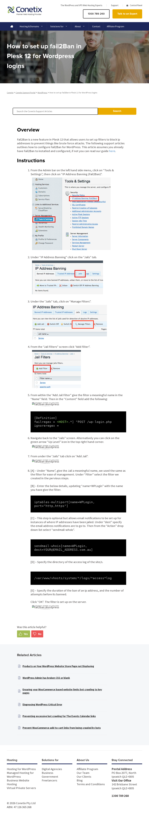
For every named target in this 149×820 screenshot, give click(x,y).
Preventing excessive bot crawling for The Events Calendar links (59, 716)
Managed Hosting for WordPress (20, 774)
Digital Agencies (52, 769)
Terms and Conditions (91, 784)
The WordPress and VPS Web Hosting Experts (81, 5)
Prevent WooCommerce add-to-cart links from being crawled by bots (62, 727)
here (112, 151)
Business (47, 773)
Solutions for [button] (56, 26)
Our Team (83, 773)
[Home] (11, 26)
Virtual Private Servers (21, 788)
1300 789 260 (96, 13)
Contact (96, 26)
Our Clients (84, 776)
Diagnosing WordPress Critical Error (42, 704)
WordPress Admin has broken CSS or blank (46, 677)
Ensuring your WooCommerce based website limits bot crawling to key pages (62, 691)
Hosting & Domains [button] (29, 26)
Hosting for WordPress (21, 769)
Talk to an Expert (127, 13)
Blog (80, 780)
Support (114, 5)
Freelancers (49, 780)
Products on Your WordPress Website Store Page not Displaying (58, 666)
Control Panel (136, 5)
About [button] (78, 26)
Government (50, 776)
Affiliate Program (115, 26)
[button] (23, 633)
